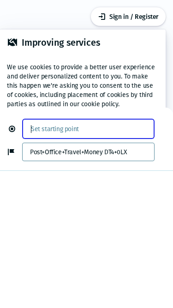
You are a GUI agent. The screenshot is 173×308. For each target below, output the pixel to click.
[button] (15, 129)
